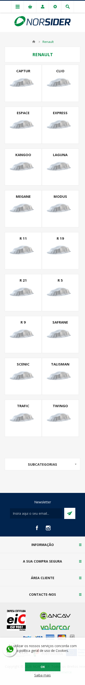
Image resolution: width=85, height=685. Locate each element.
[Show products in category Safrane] (60, 334)
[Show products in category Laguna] (60, 167)
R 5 (60, 280)
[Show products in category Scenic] (23, 376)
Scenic (23, 364)
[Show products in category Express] (60, 125)
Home (33, 41)
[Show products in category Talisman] (60, 376)
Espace (23, 112)
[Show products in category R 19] (60, 250)
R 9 (23, 322)
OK (43, 667)
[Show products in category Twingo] (60, 418)
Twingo (60, 405)
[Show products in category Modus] (60, 208)
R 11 (23, 238)
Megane (23, 196)
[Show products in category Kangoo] (23, 167)
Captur (23, 70)
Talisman (60, 364)
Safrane (60, 322)
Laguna (60, 154)
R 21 (23, 280)
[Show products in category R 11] (23, 250)
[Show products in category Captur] (23, 83)
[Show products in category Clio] (60, 83)
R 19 (60, 238)
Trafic (23, 405)
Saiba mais (42, 675)
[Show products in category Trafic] (23, 418)
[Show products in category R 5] (60, 292)
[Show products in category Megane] (23, 208)
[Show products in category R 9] (23, 334)
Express (60, 112)
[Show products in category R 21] (23, 292)
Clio (60, 70)
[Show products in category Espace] (23, 125)
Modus (60, 196)
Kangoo (23, 154)
